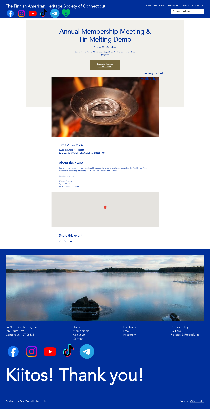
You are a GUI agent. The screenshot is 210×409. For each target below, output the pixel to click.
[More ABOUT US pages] (163, 5)
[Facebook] (10, 13)
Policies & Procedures (185, 334)
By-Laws (176, 331)
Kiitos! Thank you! (75, 374)
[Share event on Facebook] (60, 241)
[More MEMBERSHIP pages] (179, 5)
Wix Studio (197, 401)
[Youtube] (32, 13)
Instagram (129, 334)
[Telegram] (55, 13)
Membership (81, 331)
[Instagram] (21, 13)
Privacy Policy (179, 327)
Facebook (129, 327)
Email (126, 331)
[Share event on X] (65, 241)
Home (77, 327)
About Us (79, 335)
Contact (78, 338)
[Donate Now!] (66, 13)
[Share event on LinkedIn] (71, 241)
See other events (105, 67)
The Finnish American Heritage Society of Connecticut (55, 6)
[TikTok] (43, 13)
